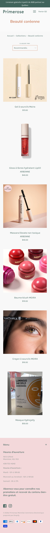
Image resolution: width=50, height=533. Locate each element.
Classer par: (25, 43)
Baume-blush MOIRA (25, 297)
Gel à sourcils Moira (25, 106)
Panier (42, 11)
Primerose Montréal (17, 513)
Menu (6, 444)
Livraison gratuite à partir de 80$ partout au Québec (25, 3)
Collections (21, 36)
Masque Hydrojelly (25, 420)
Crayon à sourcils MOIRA (25, 358)
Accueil (10, 36)
